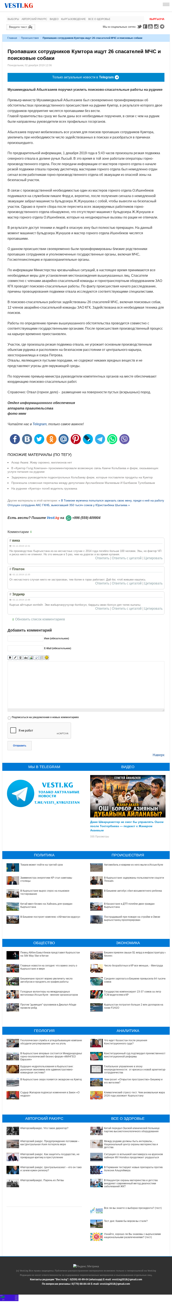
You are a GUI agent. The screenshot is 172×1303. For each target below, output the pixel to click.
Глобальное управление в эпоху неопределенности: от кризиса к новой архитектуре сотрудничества (135, 1069)
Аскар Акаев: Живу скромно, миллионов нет (41, 462)
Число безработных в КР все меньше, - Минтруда (133, 965)
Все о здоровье (99, 19)
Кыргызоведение (73, 19)
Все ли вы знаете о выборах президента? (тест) (133, 1208)
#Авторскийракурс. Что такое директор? (44, 1128)
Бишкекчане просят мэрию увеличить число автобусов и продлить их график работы (46, 980)
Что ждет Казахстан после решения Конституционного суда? (125, 1042)
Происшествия (30, 38)
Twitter (139, 26)
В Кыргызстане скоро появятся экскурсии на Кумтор (51, 1079)
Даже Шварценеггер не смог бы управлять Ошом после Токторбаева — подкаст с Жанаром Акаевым (126, 826)
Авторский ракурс (34, 19)
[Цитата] (36, 657)
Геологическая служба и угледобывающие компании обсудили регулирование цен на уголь (51, 1042)
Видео (54, 19)
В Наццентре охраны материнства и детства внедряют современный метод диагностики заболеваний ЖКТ (131, 1183)
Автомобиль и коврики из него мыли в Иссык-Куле (133, 864)
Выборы (13, 19)
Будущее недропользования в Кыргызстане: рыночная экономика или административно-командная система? (46, 1069)
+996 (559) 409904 (86, 518)
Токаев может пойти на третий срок (41, 864)
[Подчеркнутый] (20, 657)
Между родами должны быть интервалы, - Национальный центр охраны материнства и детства (131, 1144)
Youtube (151, 26)
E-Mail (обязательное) (57, 648)
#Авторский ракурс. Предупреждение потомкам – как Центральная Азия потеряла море (49, 1143)
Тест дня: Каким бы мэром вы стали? (126, 1221)
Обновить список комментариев (40, 619)
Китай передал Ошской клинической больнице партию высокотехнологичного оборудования (132, 1130)
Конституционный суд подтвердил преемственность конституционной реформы (135, 1055)
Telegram (163, 26)
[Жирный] (10, 657)
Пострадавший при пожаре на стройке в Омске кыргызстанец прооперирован (132, 918)
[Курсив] (15, 657)
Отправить (19, 745)
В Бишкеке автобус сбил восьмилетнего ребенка (133, 890)
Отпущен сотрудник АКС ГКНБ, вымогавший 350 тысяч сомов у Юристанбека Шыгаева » (69, 505)
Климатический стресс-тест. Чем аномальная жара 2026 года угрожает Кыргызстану (134, 1094)
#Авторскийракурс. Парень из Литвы (42, 1180)
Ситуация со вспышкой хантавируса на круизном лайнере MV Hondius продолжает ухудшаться (133, 1156)
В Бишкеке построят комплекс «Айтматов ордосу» (50, 916)
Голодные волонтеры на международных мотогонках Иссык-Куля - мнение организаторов (49, 993)
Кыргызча (157, 19)
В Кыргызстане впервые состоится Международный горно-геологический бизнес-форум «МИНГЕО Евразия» (51, 1056)
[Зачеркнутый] (25, 657)
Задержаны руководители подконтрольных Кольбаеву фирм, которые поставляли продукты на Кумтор (82, 477)
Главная (12, 38)
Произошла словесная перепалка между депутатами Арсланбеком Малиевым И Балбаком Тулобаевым (83, 482)
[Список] (41, 657)
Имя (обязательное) (56, 638)
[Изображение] (31, 657)
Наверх (158, 755)
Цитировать (153, 558)
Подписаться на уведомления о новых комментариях (45, 717)
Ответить (102, 558)
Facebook (145, 26)
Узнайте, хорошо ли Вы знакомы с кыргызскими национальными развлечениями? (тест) (132, 1236)
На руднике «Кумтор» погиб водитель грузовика (44, 488)
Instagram (157, 26)
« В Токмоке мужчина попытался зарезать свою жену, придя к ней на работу (111, 500)
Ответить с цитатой (127, 558)
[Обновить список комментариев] (32, 532)
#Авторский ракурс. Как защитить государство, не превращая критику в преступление (49, 1156)
